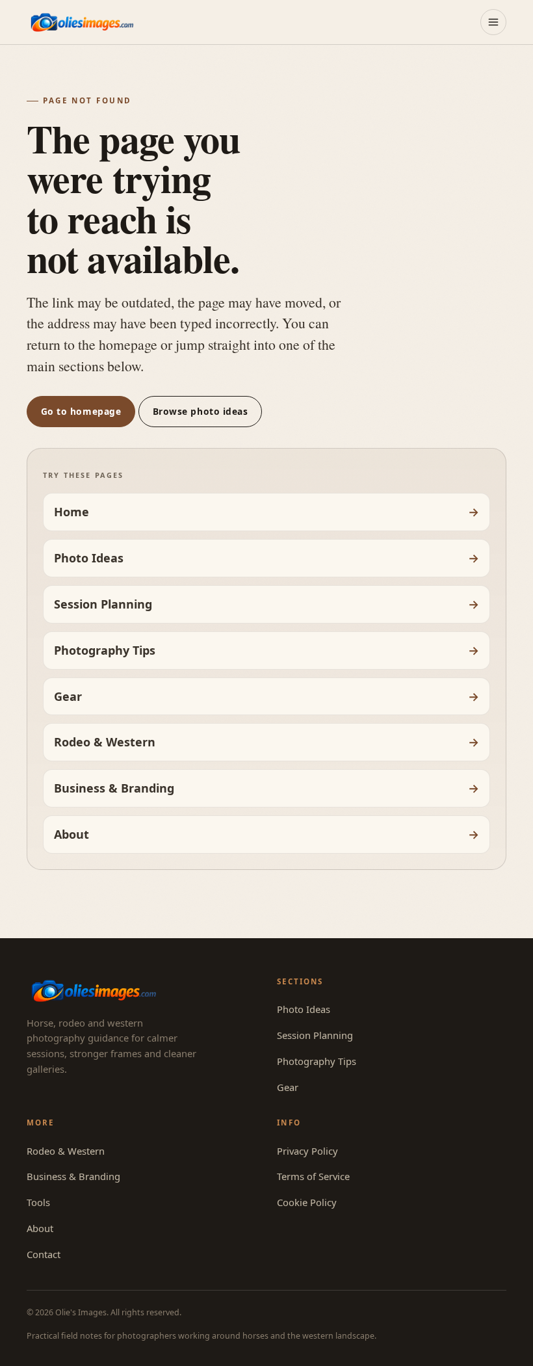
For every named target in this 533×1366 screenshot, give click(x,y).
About (71, 834)
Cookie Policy (307, 1202)
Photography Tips (104, 650)
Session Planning (103, 604)
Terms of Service (313, 1176)
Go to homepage (81, 411)
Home (71, 511)
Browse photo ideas (200, 411)
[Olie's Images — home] (82, 22)
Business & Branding (114, 788)
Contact (43, 1254)
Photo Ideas (89, 558)
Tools (38, 1202)
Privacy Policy (307, 1150)
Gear (68, 696)
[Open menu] (493, 22)
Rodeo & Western (104, 742)
